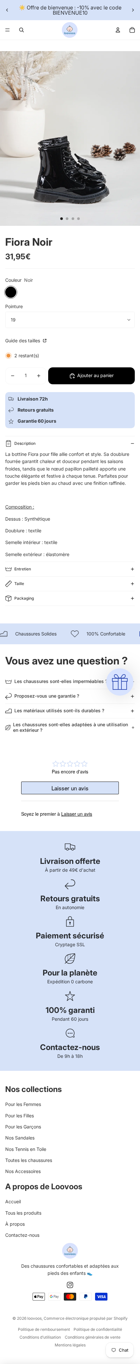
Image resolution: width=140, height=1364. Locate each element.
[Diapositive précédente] (7, 10)
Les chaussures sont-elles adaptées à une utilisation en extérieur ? (70, 727)
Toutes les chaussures (28, 1160)
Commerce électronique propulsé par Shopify (86, 1318)
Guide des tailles (23, 340)
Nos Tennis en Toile (25, 1149)
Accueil (13, 1201)
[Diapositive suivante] (133, 10)
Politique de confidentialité (98, 1329)
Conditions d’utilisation (40, 1337)
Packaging (24, 598)
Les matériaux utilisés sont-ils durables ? (59, 710)
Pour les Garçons (23, 1126)
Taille (19, 583)
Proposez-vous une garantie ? (46, 696)
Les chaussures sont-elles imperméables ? (60, 681)
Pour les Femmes (23, 1104)
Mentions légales (70, 1345)
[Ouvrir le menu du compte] (118, 30)
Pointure (14, 306)
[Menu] (7, 29)
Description (24, 443)
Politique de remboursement (44, 1329)
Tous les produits (23, 1213)
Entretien (22, 568)
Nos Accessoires (23, 1171)
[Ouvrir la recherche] (21, 30)
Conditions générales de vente (92, 1337)
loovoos (34, 1318)
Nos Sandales (20, 1137)
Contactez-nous (22, 1235)
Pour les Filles (19, 1115)
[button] (119, 682)
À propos (15, 1224)
